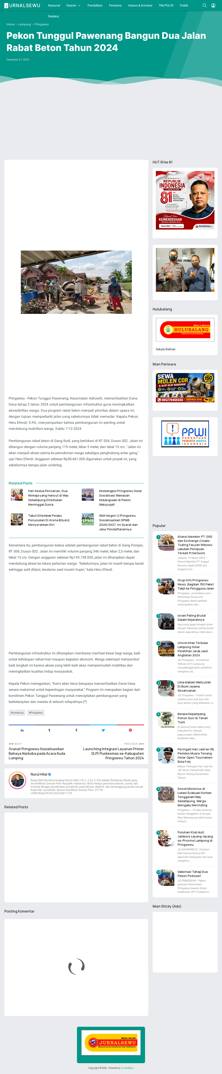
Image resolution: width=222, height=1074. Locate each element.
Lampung (17, 712)
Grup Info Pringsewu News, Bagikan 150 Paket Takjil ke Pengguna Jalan (196, 584)
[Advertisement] (111, 123)
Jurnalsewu (23, 5)
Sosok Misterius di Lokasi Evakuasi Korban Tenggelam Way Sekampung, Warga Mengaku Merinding (195, 797)
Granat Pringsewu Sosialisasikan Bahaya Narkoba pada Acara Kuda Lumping (37, 753)
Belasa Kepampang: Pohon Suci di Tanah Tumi (193, 718)
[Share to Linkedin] (22, 730)
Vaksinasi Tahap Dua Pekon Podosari (193, 874)
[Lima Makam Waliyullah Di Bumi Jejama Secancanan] (166, 688)
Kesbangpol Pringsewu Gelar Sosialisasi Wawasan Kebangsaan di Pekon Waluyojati (120, 498)
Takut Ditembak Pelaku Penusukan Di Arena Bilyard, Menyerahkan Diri (49, 520)
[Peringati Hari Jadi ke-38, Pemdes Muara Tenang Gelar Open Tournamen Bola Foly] (166, 755)
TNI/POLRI (166, 5)
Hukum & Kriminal (140, 5)
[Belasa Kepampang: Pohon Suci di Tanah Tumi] (166, 720)
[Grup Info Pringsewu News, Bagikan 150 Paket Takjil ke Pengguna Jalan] (166, 586)
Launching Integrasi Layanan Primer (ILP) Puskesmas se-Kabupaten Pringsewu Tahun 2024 (113, 753)
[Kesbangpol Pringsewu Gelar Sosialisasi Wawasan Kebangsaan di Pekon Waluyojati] (88, 495)
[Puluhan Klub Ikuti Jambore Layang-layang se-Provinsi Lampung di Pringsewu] (166, 838)
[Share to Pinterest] (130, 730)
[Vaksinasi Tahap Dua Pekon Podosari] (166, 878)
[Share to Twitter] (103, 730)
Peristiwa (115, 5)
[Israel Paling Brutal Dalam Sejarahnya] (166, 621)
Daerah (71, 5)
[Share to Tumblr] (49, 730)
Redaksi (53, 16)
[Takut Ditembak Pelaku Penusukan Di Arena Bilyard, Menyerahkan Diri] (17, 519)
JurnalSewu (127, 1067)
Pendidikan (95, 5)
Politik (184, 5)
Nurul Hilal (39, 774)
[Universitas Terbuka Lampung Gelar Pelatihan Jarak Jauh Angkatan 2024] (166, 649)
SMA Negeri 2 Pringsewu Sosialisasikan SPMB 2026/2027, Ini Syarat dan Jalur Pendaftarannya (118, 522)
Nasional (54, 5)
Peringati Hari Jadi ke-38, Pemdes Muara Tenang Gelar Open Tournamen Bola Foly (196, 755)
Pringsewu (36, 712)
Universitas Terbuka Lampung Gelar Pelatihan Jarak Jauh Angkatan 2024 (193, 649)
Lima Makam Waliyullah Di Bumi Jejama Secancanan (194, 686)
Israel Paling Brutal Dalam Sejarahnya (192, 617)
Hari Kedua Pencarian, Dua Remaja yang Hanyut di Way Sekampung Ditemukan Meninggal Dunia (48, 498)
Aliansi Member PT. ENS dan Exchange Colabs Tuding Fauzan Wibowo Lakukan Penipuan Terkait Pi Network (195, 545)
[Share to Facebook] (76, 730)
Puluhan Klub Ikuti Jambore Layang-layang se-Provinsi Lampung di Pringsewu (195, 838)
